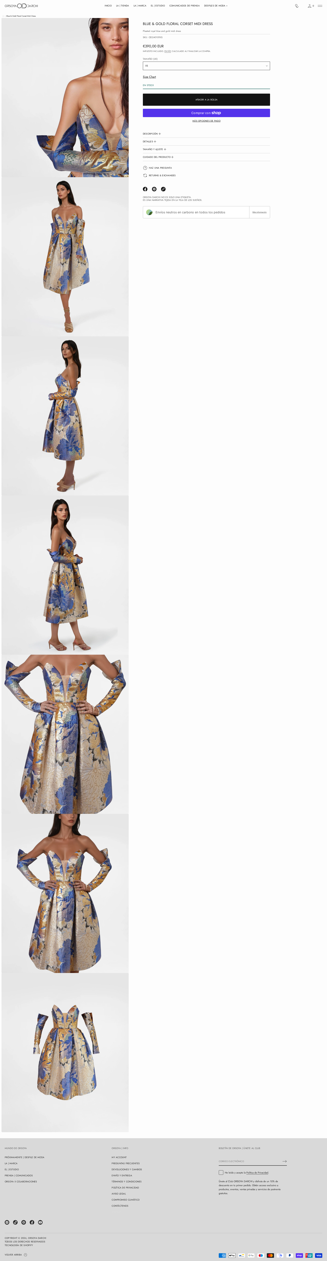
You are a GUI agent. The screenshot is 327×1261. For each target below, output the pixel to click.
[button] (297, 6)
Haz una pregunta (160, 168)
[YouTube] (40, 1222)
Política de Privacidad (257, 1172)
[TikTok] (15, 1222)
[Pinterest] (23, 1222)
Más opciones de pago (206, 120)
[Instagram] (7, 1222)
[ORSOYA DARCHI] (21, 6)
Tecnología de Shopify (19, 1245)
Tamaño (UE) (150, 59)
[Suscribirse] (284, 1161)
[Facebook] (32, 1222)
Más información (259, 212)
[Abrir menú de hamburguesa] (320, 6)
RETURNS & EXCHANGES (162, 175)
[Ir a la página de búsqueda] (297, 6)
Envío (167, 51)
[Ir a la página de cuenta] (303, 6)
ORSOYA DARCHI (37, 1238)
